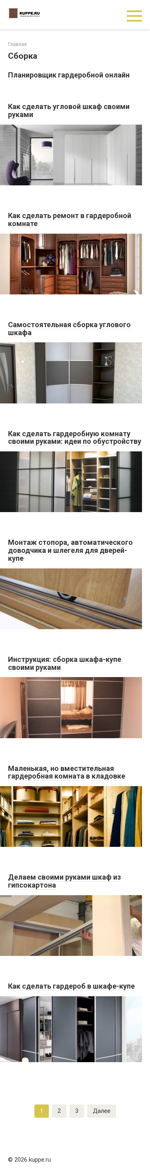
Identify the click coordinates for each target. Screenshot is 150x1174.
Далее (101, 1110)
